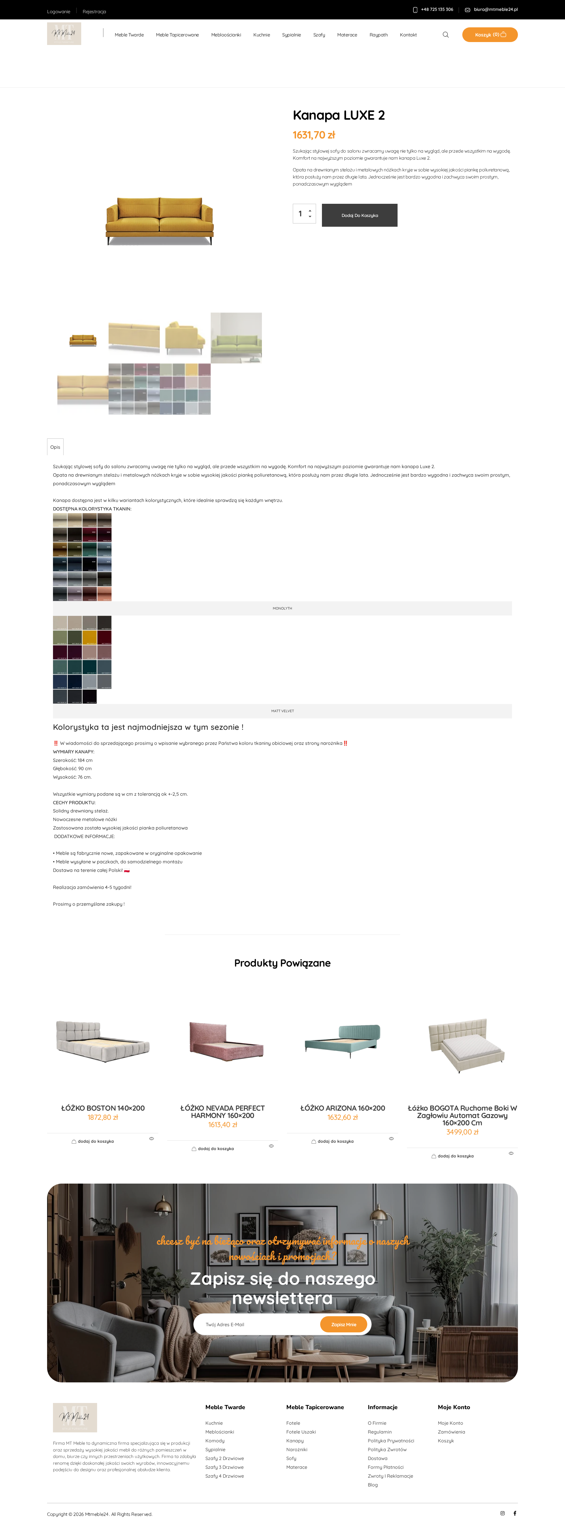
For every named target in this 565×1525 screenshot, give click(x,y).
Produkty (81, 67)
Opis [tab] (55, 447)
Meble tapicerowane (119, 67)
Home (56, 67)
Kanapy (156, 67)
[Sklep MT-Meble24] (69, 33)
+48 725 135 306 (437, 9)
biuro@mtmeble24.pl (496, 9)
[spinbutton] (304, 213)
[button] (312, 212)
